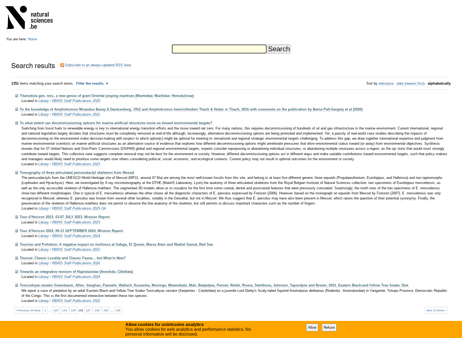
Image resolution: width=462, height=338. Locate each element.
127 (88, 310)
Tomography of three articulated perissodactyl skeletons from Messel (77, 173)
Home (32, 39)
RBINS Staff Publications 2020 (76, 101)
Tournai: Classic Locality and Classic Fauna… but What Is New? (73, 258)
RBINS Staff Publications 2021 (76, 114)
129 (105, 310)
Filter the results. (90, 83)
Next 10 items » (436, 310)
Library (43, 101)
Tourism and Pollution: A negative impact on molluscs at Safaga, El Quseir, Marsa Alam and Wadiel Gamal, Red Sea (116, 244)
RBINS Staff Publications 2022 (76, 301)
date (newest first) (411, 83)
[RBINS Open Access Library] (32, 18)
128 (97, 310)
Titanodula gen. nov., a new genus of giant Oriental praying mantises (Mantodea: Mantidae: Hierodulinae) (107, 96)
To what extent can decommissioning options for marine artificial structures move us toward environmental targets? (116, 123)
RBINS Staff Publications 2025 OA (79, 208)
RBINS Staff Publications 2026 (76, 263)
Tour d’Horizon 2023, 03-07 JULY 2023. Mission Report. (65, 217)
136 (118, 310)
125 (73, 310)
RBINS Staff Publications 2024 (76, 236)
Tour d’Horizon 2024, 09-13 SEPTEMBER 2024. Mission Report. (72, 231)
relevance (386, 83)
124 (64, 310)
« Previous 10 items (28, 310)
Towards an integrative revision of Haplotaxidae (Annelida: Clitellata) (76, 272)
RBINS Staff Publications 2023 (76, 164)
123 (55, 310)
